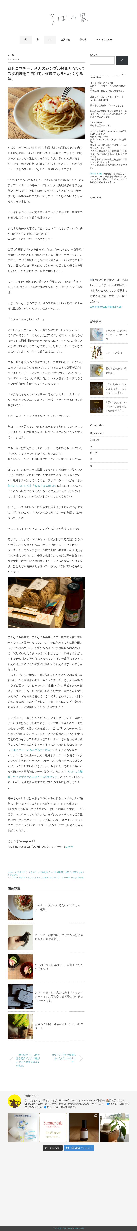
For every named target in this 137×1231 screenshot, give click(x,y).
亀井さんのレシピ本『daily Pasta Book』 (32, 485)
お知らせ (94, 439)
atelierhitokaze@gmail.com (106, 306)
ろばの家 (58, 1228)
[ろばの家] (68, 13)
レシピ (81, 877)
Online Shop (96, 173)
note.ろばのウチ (104, 39)
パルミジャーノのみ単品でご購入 (30, 750)
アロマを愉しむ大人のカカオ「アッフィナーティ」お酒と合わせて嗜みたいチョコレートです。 (59, 996)
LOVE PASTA (19, 877)
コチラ (69, 846)
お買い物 (65, 39)
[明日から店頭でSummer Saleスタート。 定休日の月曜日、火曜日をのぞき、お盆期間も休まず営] (53, 1127)
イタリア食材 (43, 877)
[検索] (122, 60)
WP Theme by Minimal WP (74, 1228)
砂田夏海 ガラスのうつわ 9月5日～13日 (116, 334)
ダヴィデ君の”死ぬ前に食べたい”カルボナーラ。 (64, 1058)
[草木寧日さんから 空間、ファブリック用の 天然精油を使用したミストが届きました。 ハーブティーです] (84, 1127)
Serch (93, 55)
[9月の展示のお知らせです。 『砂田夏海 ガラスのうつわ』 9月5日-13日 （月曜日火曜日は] (22, 1127)
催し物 (83, 39)
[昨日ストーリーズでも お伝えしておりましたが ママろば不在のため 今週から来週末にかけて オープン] (114, 1127)
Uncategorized (97, 433)
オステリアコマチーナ (60, 877)
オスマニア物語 (114, 352)
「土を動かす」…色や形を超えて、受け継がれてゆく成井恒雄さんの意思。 (28, 1060)
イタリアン (31, 877)
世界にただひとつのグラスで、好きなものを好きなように (116, 406)
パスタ (74, 877)
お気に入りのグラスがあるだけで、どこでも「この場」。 (116, 388)
